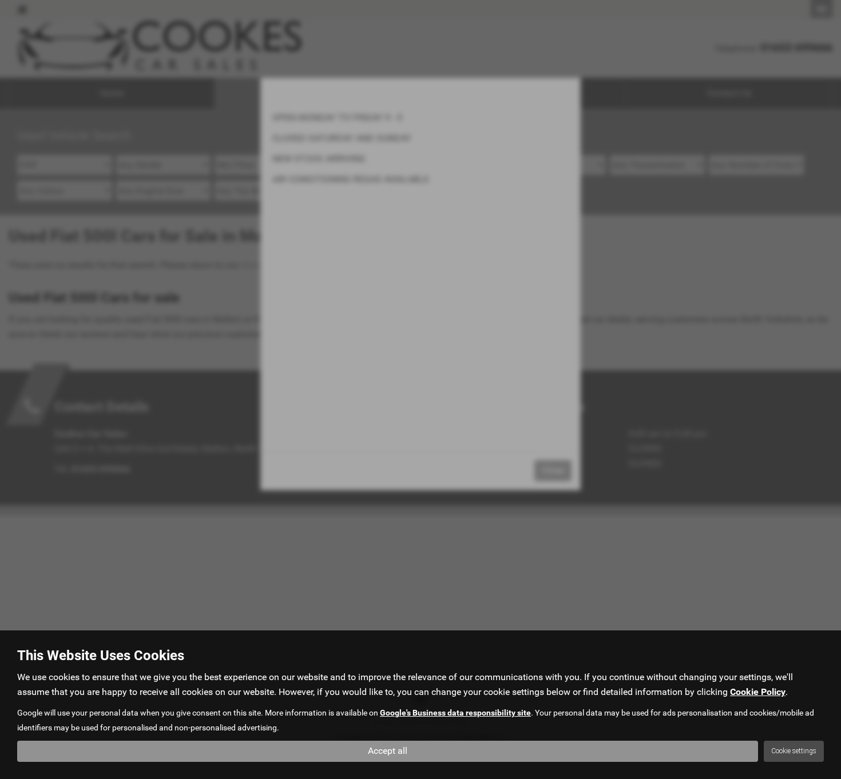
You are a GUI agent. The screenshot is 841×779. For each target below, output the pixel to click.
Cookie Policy (758, 691)
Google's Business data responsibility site (455, 712)
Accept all (387, 750)
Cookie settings (793, 751)
